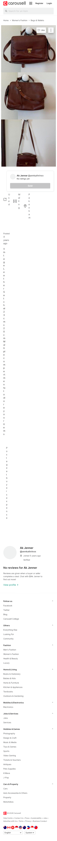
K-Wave (6, 773)
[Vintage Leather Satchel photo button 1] (28, 48)
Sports (6, 751)
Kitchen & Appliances (12, 687)
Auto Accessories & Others (15, 793)
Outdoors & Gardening (13, 696)
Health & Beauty (10, 658)
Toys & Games (9, 747)
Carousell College (11, 619)
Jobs (5, 718)
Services (7, 722)
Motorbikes (8, 802)
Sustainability (36, 818)
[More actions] (51, 30)
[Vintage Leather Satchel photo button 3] (28, 143)
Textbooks (8, 691)
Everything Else (10, 630)
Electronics (8, 707)
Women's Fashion (11, 654)
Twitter (6, 610)
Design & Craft (9, 738)
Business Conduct (40, 821)
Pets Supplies (9, 769)
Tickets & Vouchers (12, 760)
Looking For (8, 634)
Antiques (7, 764)
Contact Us (18, 818)
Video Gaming (9, 755)
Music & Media (9, 742)
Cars (5, 788)
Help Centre (8, 818)
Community (8, 638)
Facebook (7, 605)
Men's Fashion (9, 649)
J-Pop (6, 777)
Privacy (28, 821)
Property (7, 797)
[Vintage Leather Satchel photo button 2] (28, 95)
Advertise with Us (10, 821)
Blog (5, 614)
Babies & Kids (9, 678)
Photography (9, 733)
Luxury (6, 663)
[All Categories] (31, 3)
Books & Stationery (11, 674)
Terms (21, 821)
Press (27, 818)
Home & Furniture (11, 683)
